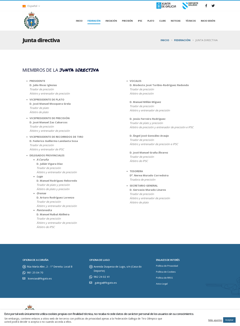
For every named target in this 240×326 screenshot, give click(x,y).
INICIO (79, 20)
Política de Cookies (166, 271)
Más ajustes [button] (215, 320)
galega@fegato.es (106, 282)
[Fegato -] (31, 21)
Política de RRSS (164, 277)
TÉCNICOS (191, 20)
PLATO (150, 20)
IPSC (140, 20)
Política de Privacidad (167, 265)
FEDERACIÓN (93, 20)
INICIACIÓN (111, 20)
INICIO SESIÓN (208, 20)
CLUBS (162, 20)
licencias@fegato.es (40, 278)
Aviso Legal (162, 283)
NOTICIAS (175, 20)
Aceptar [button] (229, 319)
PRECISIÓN (127, 20)
